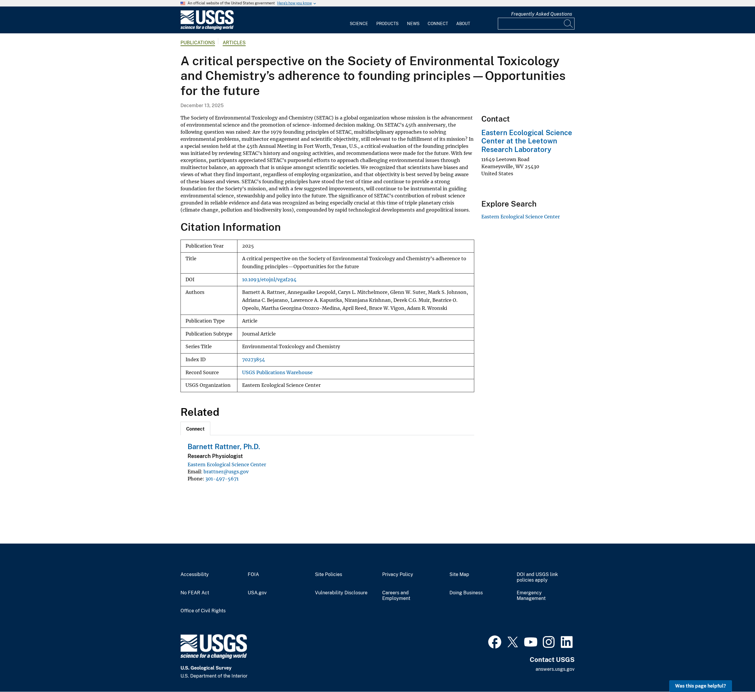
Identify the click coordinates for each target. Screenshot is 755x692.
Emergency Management (531, 595)
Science (359, 23)
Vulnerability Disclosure (341, 593)
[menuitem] (359, 20)
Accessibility (194, 574)
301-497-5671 (222, 479)
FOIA (253, 574)
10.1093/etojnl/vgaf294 (269, 279)
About (463, 23)
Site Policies (328, 574)
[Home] (207, 28)
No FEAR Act (194, 593)
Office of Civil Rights (203, 611)
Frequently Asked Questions (541, 14)
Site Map (459, 574)
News (413, 23)
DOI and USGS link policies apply (537, 577)
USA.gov (257, 593)
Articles (234, 42)
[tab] (195, 428)
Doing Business (466, 593)
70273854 (253, 359)
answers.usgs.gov (555, 669)
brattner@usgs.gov (226, 472)
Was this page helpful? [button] (700, 686)
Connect (438, 23)
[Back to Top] (733, 670)
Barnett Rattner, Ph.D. (224, 446)
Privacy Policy (397, 574)
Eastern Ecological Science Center (227, 464)
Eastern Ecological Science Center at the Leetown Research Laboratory (526, 141)
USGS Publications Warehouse (277, 372)
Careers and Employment (396, 595)
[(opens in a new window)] (495, 641)
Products (387, 23)
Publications (197, 42)
